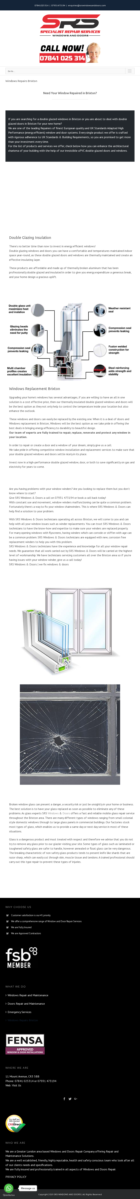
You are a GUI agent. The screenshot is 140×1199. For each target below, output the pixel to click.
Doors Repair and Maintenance (26, 1003)
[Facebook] (64, 1098)
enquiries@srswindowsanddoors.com (87, 5)
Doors (66, 813)
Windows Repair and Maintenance (28, 995)
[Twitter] (70, 1098)
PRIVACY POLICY (15, 1177)
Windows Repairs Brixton (23, 1020)
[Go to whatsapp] (8, 1188)
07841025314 (41, 5)
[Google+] (75, 1098)
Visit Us (16, 1085)
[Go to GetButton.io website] (9, 1195)
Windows (53, 813)
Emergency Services (19, 1012)
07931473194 (58, 5)
